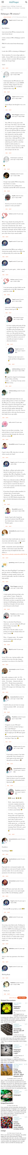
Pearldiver (13, 614)
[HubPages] (14, 2)
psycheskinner (13, 859)
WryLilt (11, 649)
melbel (10, 917)
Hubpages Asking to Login (17, 1051)
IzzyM (13, 195)
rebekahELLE (12, 531)
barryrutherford (14, 697)
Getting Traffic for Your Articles (18, 1066)
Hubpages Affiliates (17, 1007)
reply (3, 68)
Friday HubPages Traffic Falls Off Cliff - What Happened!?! (19, 1072)
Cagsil (10, 20)
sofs (10, 422)
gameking (11, 562)
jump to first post (13, 997)
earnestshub (12, 881)
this (19, 74)
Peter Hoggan (15, 114)
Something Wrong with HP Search (19, 1030)
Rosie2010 (11, 444)
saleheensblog (16, 369)
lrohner (11, 213)
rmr (14, 317)
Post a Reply (22, 997)
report (7, 68)
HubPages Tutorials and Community (18, 1026)
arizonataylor (12, 669)
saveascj (12, 173)
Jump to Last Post (7, 17)
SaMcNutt (11, 948)
